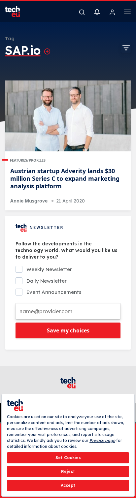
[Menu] (127, 13)
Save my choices (68, 330)
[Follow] (47, 51)
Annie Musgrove (29, 201)
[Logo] (16, 11)
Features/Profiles (28, 160)
